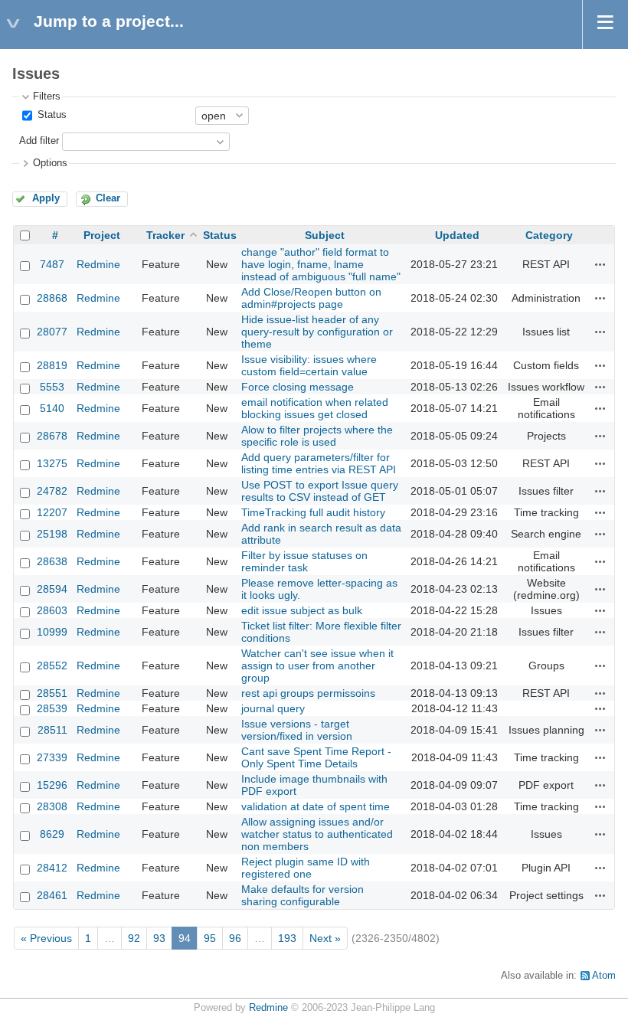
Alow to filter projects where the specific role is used (317, 435)
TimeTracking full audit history (313, 512)
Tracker (165, 235)
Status (50, 115)
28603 (52, 610)
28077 (52, 331)
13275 (52, 463)
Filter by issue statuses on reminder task (304, 561)
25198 (52, 534)
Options (50, 163)
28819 (52, 365)
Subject (325, 235)
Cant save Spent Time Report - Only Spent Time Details (316, 757)
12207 (52, 512)
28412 (52, 868)
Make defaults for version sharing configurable (302, 895)
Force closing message (297, 387)
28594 (52, 589)
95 (210, 938)
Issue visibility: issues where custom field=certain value (309, 365)
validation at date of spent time (315, 806)
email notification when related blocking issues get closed (314, 408)
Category (549, 235)
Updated (457, 235)
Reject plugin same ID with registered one (305, 867)
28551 (52, 693)
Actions (600, 264)
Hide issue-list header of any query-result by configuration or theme (317, 331)
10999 (52, 632)
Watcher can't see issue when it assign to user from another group (317, 665)
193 (287, 938)
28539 (52, 708)
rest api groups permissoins (308, 693)
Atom (604, 975)
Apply (46, 198)
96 (235, 938)
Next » (325, 938)
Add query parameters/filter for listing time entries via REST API (318, 463)
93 (159, 938)
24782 (52, 491)
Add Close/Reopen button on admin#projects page (311, 298)
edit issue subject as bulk (301, 610)
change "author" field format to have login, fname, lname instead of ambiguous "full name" (321, 264)
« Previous (46, 938)
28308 (52, 806)
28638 (52, 561)
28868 (52, 298)
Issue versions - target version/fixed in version (296, 730)
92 (134, 938)
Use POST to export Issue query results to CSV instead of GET (319, 491)
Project (101, 235)
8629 (52, 834)
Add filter (39, 141)
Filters (47, 96)
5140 (52, 408)
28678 (52, 436)
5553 (52, 387)
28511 (52, 730)
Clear (108, 198)
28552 (52, 665)
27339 (52, 757)
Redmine (98, 264)
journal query (273, 708)
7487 (52, 264)
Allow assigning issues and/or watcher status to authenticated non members (317, 834)
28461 (52, 895)
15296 (52, 785)
